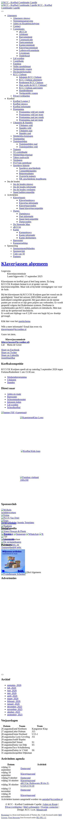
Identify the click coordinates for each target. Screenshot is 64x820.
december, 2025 (14, 706)
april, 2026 (12, 696)
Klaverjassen (19, 197)
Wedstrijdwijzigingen (23, 136)
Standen (11, 382)
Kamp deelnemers (27, 237)
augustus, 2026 (14, 685)
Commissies (18, 29)
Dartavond (26, 768)
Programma (18, 109)
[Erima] (5, 515)
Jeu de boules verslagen (24, 189)
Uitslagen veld (26, 125)
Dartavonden (25, 221)
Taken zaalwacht (21, 157)
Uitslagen (11, 379)
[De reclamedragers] (11, 542)
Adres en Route (50, 804)
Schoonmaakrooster (16, 399)
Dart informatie (26, 216)
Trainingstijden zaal (28, 144)
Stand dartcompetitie (28, 219)
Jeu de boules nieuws (23, 184)
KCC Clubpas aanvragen (31, 88)
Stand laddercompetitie (24, 192)
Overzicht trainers (27, 176)
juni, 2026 (12, 690)
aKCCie (23, 31)
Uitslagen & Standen (23, 122)
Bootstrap (5, 815)
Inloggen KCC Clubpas (30, 77)
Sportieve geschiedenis (29, 168)
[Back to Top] (2, 674)
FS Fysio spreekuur (22, 163)
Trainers (17, 149)
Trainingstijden (20, 141)
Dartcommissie (26, 42)
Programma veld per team (31, 114)
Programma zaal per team (31, 120)
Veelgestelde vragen (22, 69)
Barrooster (18, 240)
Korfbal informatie (22, 106)
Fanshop (17, 63)
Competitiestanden (27, 171)
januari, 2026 (13, 704)
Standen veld (25, 128)
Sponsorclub (19, 251)
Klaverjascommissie (28, 47)
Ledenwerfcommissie (29, 50)
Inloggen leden (14, 402)
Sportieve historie (21, 165)
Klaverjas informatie (28, 203)
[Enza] (4, 520)
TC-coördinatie (20, 152)
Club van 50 (19, 254)
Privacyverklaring (21, 96)
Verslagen (17, 160)
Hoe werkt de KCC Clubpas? (33, 85)
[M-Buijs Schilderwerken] (13, 512)
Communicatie (26, 39)
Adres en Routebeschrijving (26, 23)
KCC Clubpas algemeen (30, 80)
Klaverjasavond (28, 774)
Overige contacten (49, 807)
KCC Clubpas (19, 74)
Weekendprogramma (17, 377)
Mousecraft (41, 809)
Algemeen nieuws (21, 18)
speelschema (24, 321)
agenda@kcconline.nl (52, 799)
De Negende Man (21, 224)
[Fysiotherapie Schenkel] (13, 574)
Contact (16, 26)
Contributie (18, 61)
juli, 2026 (11, 688)
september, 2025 (14, 714)
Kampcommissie (27, 45)
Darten (16, 211)
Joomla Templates (25, 522)
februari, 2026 (13, 701)
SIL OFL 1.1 (41, 817)
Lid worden (18, 58)
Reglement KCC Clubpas (31, 82)
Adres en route (14, 394)
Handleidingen (26, 90)
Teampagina (19, 138)
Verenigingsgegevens (23, 21)
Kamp (16, 229)
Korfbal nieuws (20, 104)
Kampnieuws (25, 232)
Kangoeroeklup (20, 243)
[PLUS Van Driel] (10, 518)
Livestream (24, 53)
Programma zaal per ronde (31, 117)
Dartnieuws (24, 213)
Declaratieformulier (22, 71)
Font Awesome (14, 817)
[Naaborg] (6, 526)
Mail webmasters (31, 807)
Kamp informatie (27, 235)
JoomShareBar (8, 358)
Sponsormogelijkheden (24, 248)
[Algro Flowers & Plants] (13, 531)
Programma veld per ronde (31, 112)
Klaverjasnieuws (27, 200)
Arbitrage (23, 34)
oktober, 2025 (13, 712)
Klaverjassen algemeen (24, 263)
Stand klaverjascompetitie (31, 208)
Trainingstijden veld (28, 146)
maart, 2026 (12, 698)
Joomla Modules (9, 522)
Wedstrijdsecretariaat (22, 154)
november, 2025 (14, 709)
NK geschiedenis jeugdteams (32, 179)
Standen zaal (25, 133)
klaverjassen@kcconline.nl (13, 329)
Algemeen (12, 15)
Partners (17, 256)
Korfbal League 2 (21, 101)
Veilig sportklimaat (22, 66)
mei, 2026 (12, 693)
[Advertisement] (13, 627)
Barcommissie (25, 37)
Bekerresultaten (26, 173)
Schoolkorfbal (13, 407)
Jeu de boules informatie (24, 187)
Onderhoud (24, 55)
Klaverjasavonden (27, 205)
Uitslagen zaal (25, 130)
